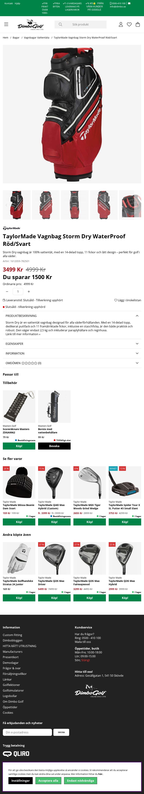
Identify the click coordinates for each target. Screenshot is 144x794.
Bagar (16, 37)
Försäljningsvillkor (15, 674)
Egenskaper (14, 344)
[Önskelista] (129, 24)
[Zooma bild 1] (72, 114)
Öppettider (10, 707)
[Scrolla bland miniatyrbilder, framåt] (137, 205)
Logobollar (10, 696)
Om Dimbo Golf (13, 701)
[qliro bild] (16, 756)
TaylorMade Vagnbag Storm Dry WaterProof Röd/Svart (85, 37)
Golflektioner (11, 685)
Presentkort (11, 657)
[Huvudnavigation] (6, 24)
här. (100, 774)
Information (15, 353)
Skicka (61, 732)
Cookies (8, 713)
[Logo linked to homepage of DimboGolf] (31, 24)
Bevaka (54, 446)
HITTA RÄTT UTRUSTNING (19, 646)
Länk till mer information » (23, 334)
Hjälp (17, 3)
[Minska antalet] (7, 291)
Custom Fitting (12, 635)
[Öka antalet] (29, 291)
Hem (5, 37)
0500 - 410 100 (91, 638)
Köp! (54, 522)
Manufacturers (12, 652)
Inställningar (20, 781)
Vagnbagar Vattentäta (36, 37)
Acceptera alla (48, 781)
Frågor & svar (12, 668)
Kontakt (9, 3)
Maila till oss (83, 642)
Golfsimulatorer (13, 690)
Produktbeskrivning (21, 316)
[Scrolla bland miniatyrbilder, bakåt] (6, 205)
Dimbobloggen (12, 640)
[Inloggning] (120, 24)
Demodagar (11, 663)
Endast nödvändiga (80, 781)
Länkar (7, 679)
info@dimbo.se (118, 6)
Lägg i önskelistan (129, 300)
